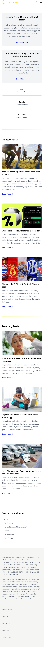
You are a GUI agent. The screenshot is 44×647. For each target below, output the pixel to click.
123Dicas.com (13, 2)
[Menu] (41, 2)
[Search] (37, 2)
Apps (6, 519)
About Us (5, 616)
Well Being (8, 538)
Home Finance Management (15, 527)
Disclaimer (5, 630)
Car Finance (8, 523)
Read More (20, 42)
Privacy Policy (7, 609)
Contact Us (6, 623)
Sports (6, 531)
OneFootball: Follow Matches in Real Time (22, 231)
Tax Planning (9, 534)
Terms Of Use (6, 637)
